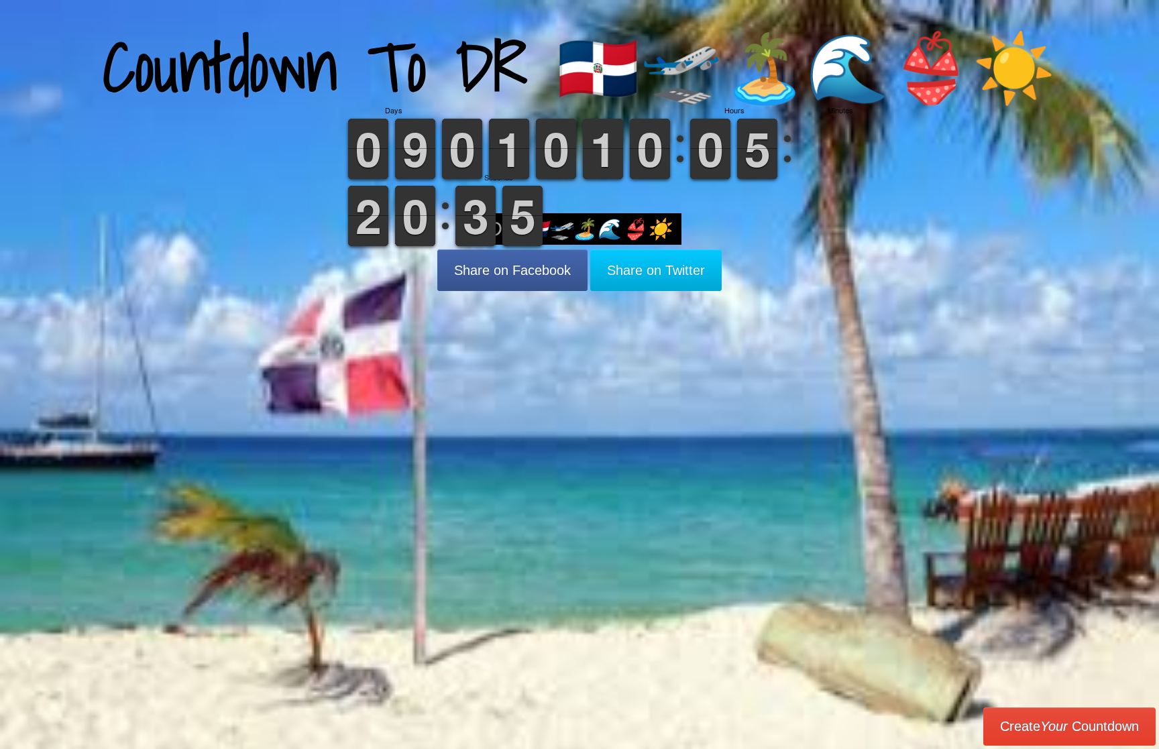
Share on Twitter (656, 270)
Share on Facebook (512, 270)
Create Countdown (1069, 726)
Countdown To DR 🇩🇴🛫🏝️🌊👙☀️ (579, 66)
